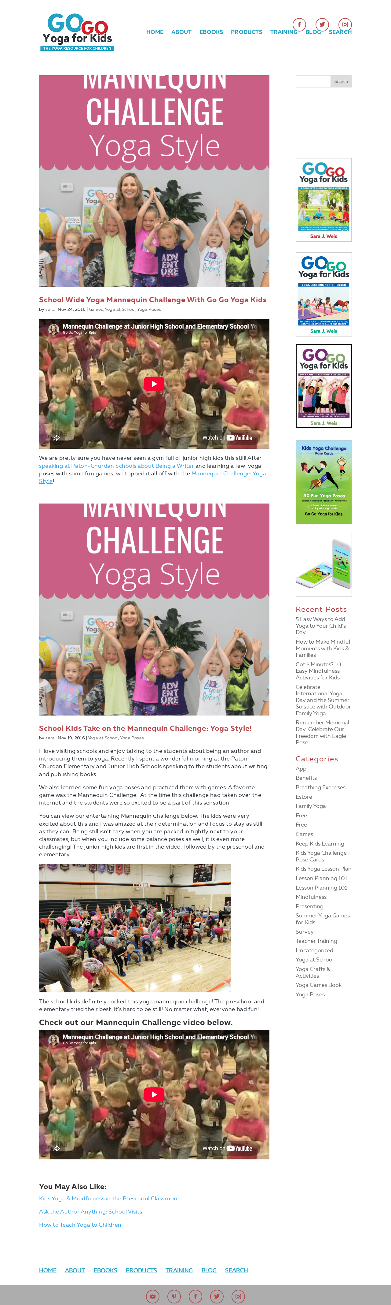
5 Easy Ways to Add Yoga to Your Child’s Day (321, 626)
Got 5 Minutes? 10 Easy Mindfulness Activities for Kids (318, 671)
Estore (304, 797)
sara (50, 309)
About (181, 32)
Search (340, 32)
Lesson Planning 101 (321, 878)
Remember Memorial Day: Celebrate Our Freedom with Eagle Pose (322, 732)
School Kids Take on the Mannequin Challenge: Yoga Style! (145, 728)
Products (246, 32)
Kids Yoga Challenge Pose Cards (321, 856)
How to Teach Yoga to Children (80, 1224)
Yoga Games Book (319, 985)
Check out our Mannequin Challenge (111, 1022)
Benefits (306, 778)
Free (301, 815)
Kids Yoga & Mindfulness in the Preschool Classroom (109, 1198)
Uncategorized (314, 950)
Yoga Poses (149, 309)
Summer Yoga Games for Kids (323, 919)
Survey (305, 931)
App (301, 768)
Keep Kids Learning (320, 843)
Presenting (309, 906)
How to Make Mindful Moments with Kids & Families (323, 648)
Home (155, 32)
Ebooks (211, 32)
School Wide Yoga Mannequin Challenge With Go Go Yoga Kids (153, 299)
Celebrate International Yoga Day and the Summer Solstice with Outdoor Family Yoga (323, 700)
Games (96, 309)
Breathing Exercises (320, 787)
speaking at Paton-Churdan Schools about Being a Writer (116, 466)
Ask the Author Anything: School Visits (90, 1211)
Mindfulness (311, 897)
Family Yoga (311, 806)
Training (284, 32)
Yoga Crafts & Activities (313, 972)
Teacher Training (316, 941)
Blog (313, 32)
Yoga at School (120, 309)
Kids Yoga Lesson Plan (324, 868)
